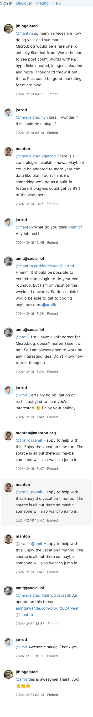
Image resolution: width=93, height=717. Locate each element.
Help (57, 3)
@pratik (23, 440)
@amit (74, 227)
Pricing (42, 3)
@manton (24, 33)
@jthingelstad (28, 117)
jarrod (21, 109)
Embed (53, 94)
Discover (24, 3)
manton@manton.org (36, 432)
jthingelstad (27, 25)
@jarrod (48, 156)
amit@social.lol (30, 258)
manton (23, 148)
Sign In (6, 3)
